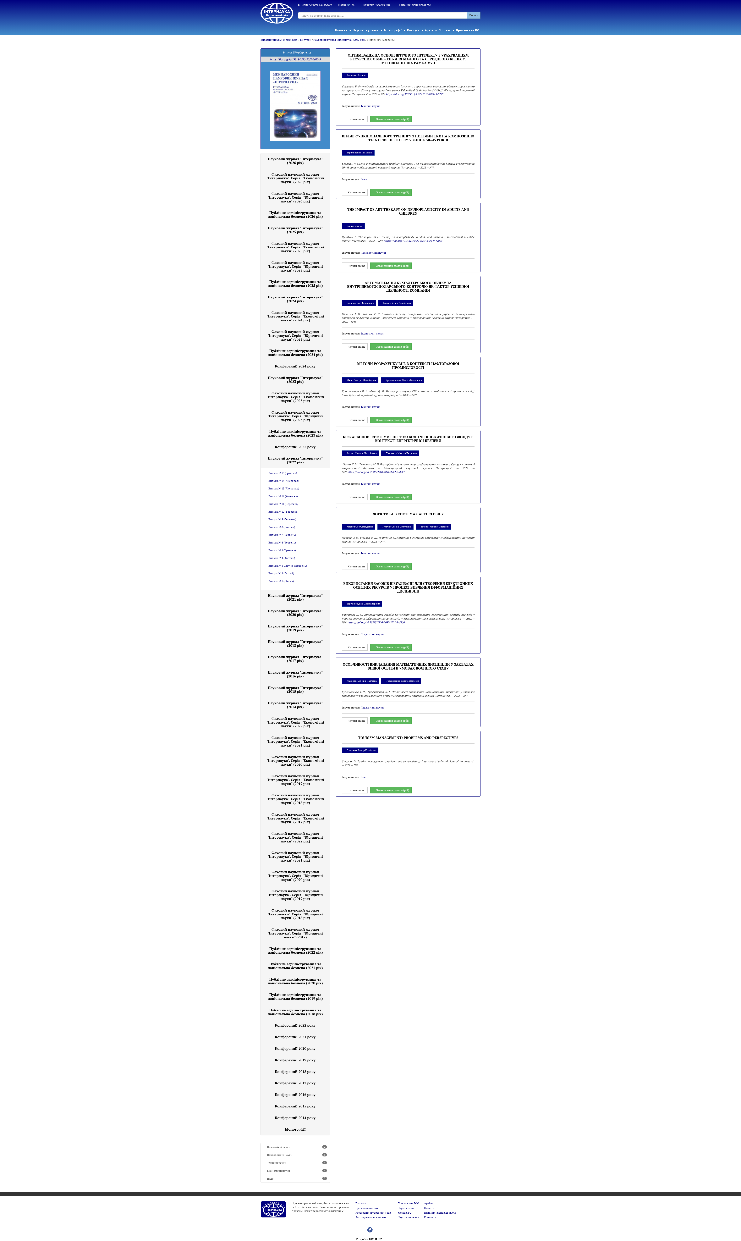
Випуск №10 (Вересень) (283, 511)
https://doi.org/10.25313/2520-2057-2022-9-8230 (414, 94)
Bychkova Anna (355, 225)
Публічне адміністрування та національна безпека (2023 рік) (295, 433)
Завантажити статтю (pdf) (392, 119)
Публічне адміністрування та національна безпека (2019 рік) (295, 996)
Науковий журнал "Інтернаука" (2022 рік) (339, 39)
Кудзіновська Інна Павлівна (362, 680)
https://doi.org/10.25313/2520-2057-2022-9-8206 (375, 622)
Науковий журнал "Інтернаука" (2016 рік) (295, 674)
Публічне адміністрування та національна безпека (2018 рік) (295, 1012)
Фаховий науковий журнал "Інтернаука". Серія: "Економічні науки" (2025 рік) (295, 247)
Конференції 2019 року (295, 1060)
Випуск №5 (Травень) (282, 550)
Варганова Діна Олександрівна (363, 603)
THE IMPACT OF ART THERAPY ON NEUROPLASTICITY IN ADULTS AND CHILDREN (408, 211)
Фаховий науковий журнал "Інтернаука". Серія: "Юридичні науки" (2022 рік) (295, 837)
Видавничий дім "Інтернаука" (279, 39)
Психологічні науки (296, 1155)
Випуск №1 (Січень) (281, 581)
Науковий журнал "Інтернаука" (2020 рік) (295, 613)
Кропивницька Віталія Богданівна (404, 380)
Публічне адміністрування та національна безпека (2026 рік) (295, 214)
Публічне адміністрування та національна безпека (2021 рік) (295, 966)
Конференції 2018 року (295, 1071)
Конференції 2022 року (295, 1025)
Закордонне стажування (370, 1217)
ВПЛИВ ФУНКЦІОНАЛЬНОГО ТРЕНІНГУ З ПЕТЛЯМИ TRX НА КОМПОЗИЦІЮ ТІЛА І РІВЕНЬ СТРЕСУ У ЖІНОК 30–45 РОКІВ (408, 138)
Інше (296, 1178)
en (353, 5)
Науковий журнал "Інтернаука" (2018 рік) (295, 643)
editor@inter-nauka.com (317, 5)
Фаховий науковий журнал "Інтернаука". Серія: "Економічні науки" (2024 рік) (295, 316)
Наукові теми (406, 1208)
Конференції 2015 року (295, 1106)
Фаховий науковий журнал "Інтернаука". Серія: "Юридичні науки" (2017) (295, 933)
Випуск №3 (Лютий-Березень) (287, 565)
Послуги (413, 30)
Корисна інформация (376, 5)
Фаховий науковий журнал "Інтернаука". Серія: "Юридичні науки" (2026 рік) (295, 197)
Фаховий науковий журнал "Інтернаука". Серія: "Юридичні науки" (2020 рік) (295, 875)
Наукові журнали (366, 30)
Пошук (473, 15)
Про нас (445, 30)
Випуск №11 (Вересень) (283, 504)
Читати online (356, 119)
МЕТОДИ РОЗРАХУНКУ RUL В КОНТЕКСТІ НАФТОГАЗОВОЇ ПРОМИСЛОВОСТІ (408, 365)
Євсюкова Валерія (356, 75)
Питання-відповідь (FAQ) (415, 5)
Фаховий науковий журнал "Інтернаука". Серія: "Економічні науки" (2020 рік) (295, 760)
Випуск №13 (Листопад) (283, 488)
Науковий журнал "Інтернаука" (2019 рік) (295, 628)
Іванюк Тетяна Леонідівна (397, 302)
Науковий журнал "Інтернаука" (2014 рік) (295, 705)
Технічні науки (296, 1163)
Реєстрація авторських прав (373, 1212)
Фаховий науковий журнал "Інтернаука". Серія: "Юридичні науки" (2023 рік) (295, 416)
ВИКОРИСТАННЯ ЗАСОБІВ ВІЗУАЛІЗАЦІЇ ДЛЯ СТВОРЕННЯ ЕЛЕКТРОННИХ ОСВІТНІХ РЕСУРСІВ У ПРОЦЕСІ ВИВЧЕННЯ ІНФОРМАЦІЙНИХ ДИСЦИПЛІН (408, 587)
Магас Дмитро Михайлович (361, 380)
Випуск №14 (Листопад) (283, 481)
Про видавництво (366, 1208)
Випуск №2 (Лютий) (281, 573)
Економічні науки (296, 1170)
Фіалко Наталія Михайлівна (362, 453)
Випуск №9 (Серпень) (282, 519)
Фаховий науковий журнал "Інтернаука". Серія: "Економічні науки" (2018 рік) (295, 799)
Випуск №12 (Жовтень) (283, 496)
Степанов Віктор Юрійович (361, 750)
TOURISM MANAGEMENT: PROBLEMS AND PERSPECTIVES (408, 737)
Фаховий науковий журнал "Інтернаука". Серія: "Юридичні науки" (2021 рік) (295, 856)
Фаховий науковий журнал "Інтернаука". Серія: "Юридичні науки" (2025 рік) (295, 266)
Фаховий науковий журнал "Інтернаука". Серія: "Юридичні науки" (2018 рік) (295, 914)
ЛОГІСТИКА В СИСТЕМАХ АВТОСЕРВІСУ (408, 514)
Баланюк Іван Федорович (360, 302)
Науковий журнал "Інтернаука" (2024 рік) (295, 299)
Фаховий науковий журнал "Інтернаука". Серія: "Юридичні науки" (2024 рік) (295, 335)
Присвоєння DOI (468, 30)
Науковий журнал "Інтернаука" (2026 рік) (295, 161)
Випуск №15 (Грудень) (282, 473)
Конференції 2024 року (295, 366)
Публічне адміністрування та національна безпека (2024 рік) (295, 352)
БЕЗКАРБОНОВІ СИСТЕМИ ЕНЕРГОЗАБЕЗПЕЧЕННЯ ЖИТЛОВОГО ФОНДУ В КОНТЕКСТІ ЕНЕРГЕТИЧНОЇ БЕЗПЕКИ (408, 439)
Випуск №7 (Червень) (282, 535)
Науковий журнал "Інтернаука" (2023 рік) (295, 379)
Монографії (393, 30)
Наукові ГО (404, 1212)
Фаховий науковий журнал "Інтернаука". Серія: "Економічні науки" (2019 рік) (295, 780)
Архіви (428, 1203)
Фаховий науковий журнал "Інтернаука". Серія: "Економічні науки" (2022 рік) (295, 722)
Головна (341, 30)
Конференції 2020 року (295, 1048)
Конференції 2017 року (295, 1083)
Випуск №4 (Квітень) (281, 558)
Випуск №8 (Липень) (281, 527)
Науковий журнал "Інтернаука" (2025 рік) (295, 230)
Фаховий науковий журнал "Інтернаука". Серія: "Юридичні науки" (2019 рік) (295, 895)
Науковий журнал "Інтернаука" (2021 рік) (295, 597)
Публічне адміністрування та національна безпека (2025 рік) (295, 283)
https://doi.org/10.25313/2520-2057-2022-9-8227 (375, 472)
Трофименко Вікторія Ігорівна (402, 680)
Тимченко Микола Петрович (401, 453)
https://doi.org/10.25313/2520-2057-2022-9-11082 (413, 241)
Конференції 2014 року (295, 1117)
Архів (429, 30)
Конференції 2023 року (295, 446)
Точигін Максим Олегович (435, 526)
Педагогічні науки (296, 1147)
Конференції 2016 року (295, 1094)
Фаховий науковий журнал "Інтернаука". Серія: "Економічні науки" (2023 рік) (295, 397)
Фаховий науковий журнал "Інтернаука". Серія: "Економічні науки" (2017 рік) (295, 818)
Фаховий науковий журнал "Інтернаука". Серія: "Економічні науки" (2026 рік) (295, 178)
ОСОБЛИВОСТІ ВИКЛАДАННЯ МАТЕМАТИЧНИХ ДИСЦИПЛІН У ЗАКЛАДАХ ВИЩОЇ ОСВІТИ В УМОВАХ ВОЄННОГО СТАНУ (408, 666)
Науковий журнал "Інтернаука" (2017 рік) (295, 658)
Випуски (305, 39)
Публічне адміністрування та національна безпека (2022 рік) (295, 950)
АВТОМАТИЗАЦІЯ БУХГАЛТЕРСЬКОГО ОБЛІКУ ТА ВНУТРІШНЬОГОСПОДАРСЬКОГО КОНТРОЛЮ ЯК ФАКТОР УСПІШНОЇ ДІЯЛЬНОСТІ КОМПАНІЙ (408, 286)
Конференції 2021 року (295, 1036)
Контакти (430, 1217)
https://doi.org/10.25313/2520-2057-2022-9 (295, 59)
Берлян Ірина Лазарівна (359, 152)
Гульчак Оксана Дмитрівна (396, 526)
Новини (429, 1208)
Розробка (369, 1239)
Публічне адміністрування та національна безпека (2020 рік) (295, 981)
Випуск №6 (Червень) (282, 542)
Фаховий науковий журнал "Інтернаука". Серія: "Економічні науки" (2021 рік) (295, 741)
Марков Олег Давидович (360, 526)
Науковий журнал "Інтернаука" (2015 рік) (295, 689)
